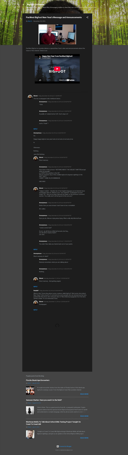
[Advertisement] (100, 41)
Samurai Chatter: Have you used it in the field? (44, 400)
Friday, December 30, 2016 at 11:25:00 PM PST (60, 241)
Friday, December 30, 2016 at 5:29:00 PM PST (59, 101)
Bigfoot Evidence (35, 4)
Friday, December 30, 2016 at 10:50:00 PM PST (60, 225)
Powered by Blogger (65, 446)
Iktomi (36, 96)
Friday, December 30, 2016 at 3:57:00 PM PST (55, 188)
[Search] (104, 5)
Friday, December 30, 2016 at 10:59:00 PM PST (60, 269)
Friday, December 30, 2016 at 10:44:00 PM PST (60, 120)
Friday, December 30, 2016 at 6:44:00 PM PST (51, 290)
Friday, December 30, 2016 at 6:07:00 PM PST (54, 253)
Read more (84, 394)
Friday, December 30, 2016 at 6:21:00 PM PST (59, 259)
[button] (87, 17)
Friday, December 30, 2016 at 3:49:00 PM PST (59, 167)
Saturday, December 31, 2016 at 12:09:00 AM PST (57, 278)
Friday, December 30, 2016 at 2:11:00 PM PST (50, 96)
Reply (35, 129)
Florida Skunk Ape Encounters (37, 380)
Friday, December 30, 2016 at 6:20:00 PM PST (59, 215)
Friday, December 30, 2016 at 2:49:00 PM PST (55, 157)
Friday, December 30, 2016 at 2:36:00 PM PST (54, 133)
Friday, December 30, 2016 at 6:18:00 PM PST (59, 111)
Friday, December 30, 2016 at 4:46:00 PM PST (59, 202)
